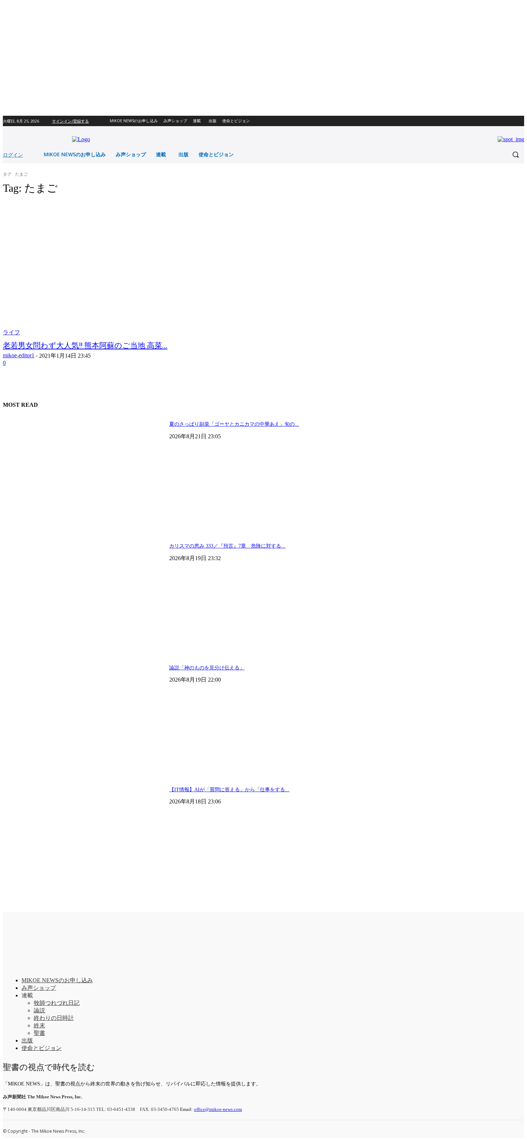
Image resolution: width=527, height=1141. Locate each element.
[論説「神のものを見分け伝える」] (83, 715)
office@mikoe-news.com (218, 1109)
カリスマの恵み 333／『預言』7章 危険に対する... (227, 546)
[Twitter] (520, 121)
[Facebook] (510, 121)
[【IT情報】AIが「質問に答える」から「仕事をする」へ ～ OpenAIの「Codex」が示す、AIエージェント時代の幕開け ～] (83, 837)
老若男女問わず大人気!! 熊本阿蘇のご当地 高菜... (85, 345)
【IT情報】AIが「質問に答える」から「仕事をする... (229, 789)
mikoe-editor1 (18, 355)
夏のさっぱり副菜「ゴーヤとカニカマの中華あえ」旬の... (234, 424)
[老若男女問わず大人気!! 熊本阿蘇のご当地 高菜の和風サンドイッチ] (137, 269)
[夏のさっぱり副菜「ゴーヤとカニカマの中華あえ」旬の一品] (83, 472)
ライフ (11, 332)
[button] (515, 154)
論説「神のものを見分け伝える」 (206, 667)
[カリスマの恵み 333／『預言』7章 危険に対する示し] (83, 594)
